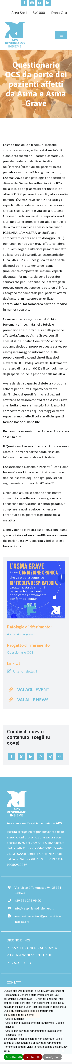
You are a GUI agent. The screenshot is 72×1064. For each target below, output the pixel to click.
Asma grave (25, 634)
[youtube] (40, 3)
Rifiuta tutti (33, 1057)
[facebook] (24, 3)
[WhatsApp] (40, 756)
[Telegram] (50, 756)
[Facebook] (11, 756)
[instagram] (32, 3)
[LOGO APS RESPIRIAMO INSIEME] (15, 24)
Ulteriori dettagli (25, 671)
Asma (11, 634)
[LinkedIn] (30, 756)
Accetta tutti (14, 1057)
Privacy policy (53, 1057)
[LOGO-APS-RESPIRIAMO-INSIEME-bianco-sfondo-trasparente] (17, 793)
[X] (21, 756)
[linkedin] (48, 3)
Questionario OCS (20, 652)
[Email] (59, 756)
